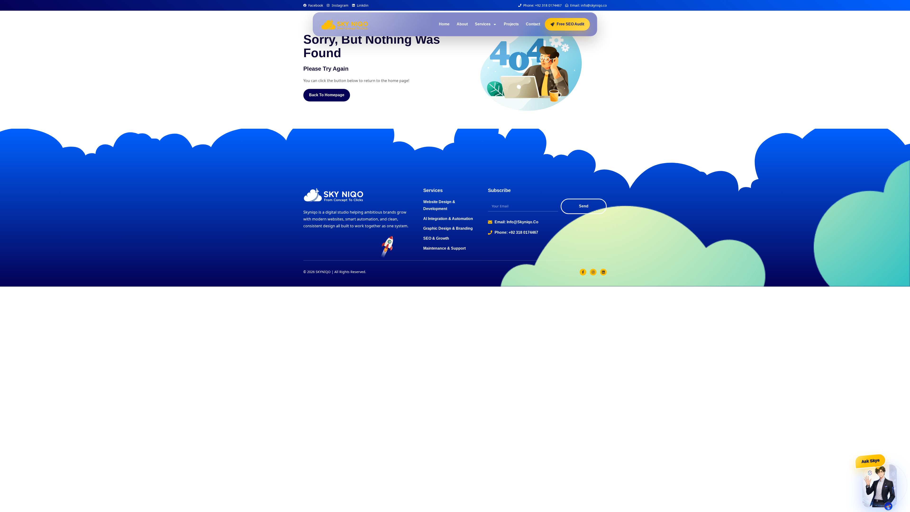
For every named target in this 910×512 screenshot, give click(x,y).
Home (444, 24)
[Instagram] (593, 272)
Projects (511, 24)
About (462, 24)
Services (483, 24)
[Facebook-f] (583, 272)
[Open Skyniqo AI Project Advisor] (879, 485)
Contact (533, 24)
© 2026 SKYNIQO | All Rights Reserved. (334, 272)
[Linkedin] (603, 272)
